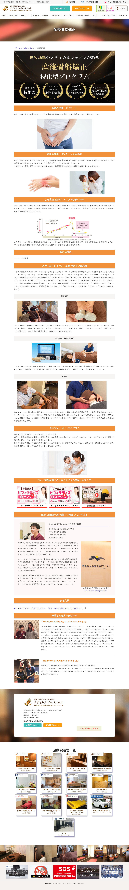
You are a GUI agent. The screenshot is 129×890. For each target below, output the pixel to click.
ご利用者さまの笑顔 (82, 15)
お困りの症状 (56, 15)
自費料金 (36, 15)
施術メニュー (25, 15)
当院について (13, 15)
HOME (4, 15)
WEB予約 (83, 8)
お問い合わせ (123, 15)
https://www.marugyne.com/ (95, 591)
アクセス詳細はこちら (88, 728)
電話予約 (61, 8)
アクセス (96, 15)
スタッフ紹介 (68, 15)
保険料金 (45, 15)
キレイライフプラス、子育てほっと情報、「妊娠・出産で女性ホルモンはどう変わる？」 (49, 608)
